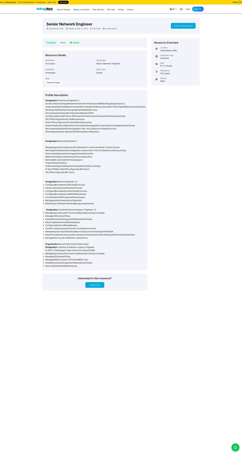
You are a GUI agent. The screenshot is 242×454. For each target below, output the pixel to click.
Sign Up (198, 9)
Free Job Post (98, 9)
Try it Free (63, 2)
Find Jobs (111, 9)
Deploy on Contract (81, 9)
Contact (130, 9)
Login (188, 9)
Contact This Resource (183, 26)
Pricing (121, 9)
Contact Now (94, 285)
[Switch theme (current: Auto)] (181, 9)
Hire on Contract (63, 9)
